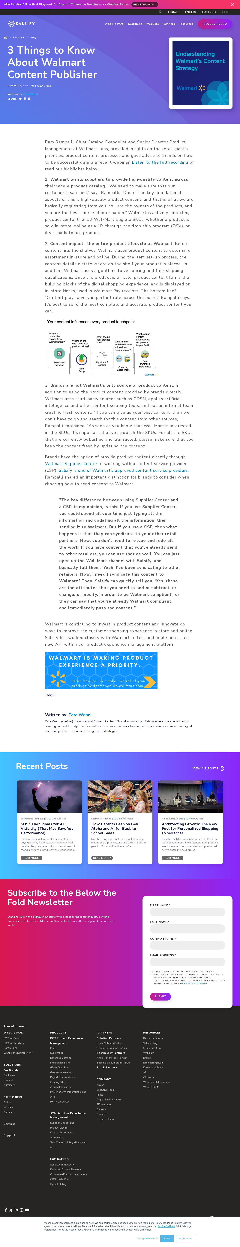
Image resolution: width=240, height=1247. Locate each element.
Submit (160, 996)
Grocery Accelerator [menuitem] (62, 1072)
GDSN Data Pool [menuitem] (60, 1067)
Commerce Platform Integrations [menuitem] (69, 1174)
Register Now (143, 4)
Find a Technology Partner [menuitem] (112, 1058)
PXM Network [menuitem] (60, 1159)
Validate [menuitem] (8, 1107)
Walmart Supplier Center (71, 464)
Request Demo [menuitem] (105, 1119)
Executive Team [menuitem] (106, 1090)
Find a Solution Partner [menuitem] (110, 1043)
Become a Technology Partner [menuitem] (114, 1062)
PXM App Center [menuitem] (59, 1101)
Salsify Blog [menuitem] (150, 1043)
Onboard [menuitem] (9, 1102)
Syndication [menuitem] (57, 1053)
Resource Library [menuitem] (153, 1038)
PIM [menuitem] (52, 1048)
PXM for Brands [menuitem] (13, 1038)
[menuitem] (71, 1041)
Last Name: (160, 922)
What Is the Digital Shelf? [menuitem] (18, 1053)
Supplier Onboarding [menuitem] (62, 1123)
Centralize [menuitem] (10, 1075)
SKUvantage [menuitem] (104, 1104)
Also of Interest (15, 1026)
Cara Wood (30, 94)
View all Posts (205, 768)
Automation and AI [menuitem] (60, 1087)
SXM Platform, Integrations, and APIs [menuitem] (68, 1145)
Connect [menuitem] (8, 1080)
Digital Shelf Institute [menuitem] (109, 1099)
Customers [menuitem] (209, 12)
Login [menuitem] (225, 12)
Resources (19, 37)
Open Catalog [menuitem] (58, 1184)
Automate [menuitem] (9, 1085)
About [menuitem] (100, 1085)
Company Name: (163, 939)
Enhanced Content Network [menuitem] (65, 1169)
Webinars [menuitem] (148, 1053)
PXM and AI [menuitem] (10, 1048)
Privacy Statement (195, 983)
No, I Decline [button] (185, 1238)
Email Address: (163, 955)
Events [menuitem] (147, 1058)
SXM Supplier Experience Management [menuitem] (68, 1115)
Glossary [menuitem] (148, 1077)
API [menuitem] (145, 1072)
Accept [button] (167, 1238)
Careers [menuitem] (190, 12)
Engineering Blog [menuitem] (153, 1062)
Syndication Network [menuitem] (62, 1164)
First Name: (160, 905)
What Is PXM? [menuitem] (13, 1032)
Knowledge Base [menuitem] (153, 1067)
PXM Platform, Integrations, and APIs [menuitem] (68, 1094)
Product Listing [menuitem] (59, 1127)
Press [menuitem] (100, 1094)
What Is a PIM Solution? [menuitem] (156, 1082)
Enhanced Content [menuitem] (60, 1058)
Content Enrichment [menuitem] (61, 1132)
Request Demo (215, 24)
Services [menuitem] (9, 1124)
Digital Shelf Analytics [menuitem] (63, 1077)
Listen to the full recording (160, 162)
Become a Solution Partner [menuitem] (112, 1048)
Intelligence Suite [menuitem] (60, 1062)
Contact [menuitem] (173, 12)
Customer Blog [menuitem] (152, 1048)
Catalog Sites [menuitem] (58, 1082)
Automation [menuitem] (57, 1137)
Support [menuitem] (9, 1135)
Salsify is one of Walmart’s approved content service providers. (124, 470)
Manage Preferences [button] (147, 1238)
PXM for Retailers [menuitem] (14, 1043)
